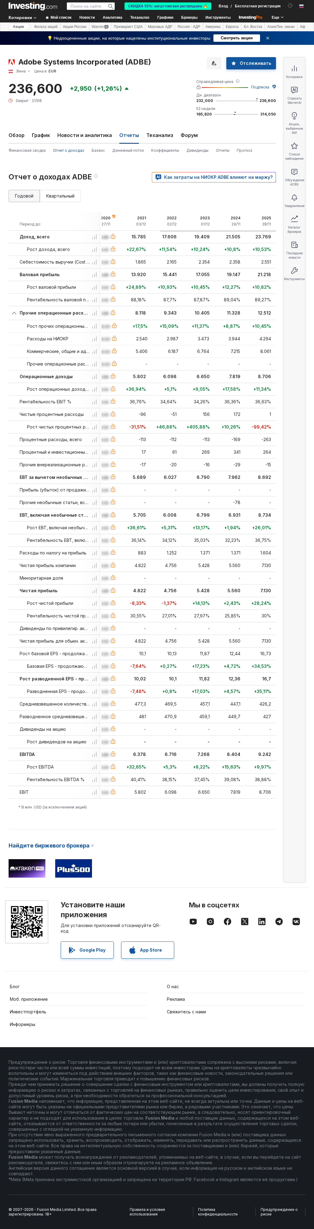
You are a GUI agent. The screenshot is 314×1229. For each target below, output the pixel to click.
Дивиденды (197, 150)
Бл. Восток (253, 27)
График (41, 135)
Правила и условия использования (147, 1212)
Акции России (74, 27)
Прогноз (244, 150)
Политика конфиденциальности (218, 1212)
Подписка (260, 87)
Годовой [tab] (24, 195)
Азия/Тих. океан (281, 27)
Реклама (176, 999)
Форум (189, 135)
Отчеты (222, 150)
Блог (15, 986)
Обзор (17, 135)
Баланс (98, 150)
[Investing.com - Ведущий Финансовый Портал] (33, 6)
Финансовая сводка (27, 150)
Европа (232, 27)
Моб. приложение (29, 999)
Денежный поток (128, 150)
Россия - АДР (189, 27)
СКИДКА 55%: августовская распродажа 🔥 (168, 6)
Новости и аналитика (84, 135)
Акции (18, 27)
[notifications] (290, 6)
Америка (212, 27)
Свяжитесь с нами (186, 1011)
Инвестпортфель (28, 1011)
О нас (173, 986)
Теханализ (159, 135)
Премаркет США (128, 27)
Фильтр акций (46, 27)
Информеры (22, 1024)
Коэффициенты (165, 150)
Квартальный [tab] (60, 195)
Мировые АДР (160, 27)
